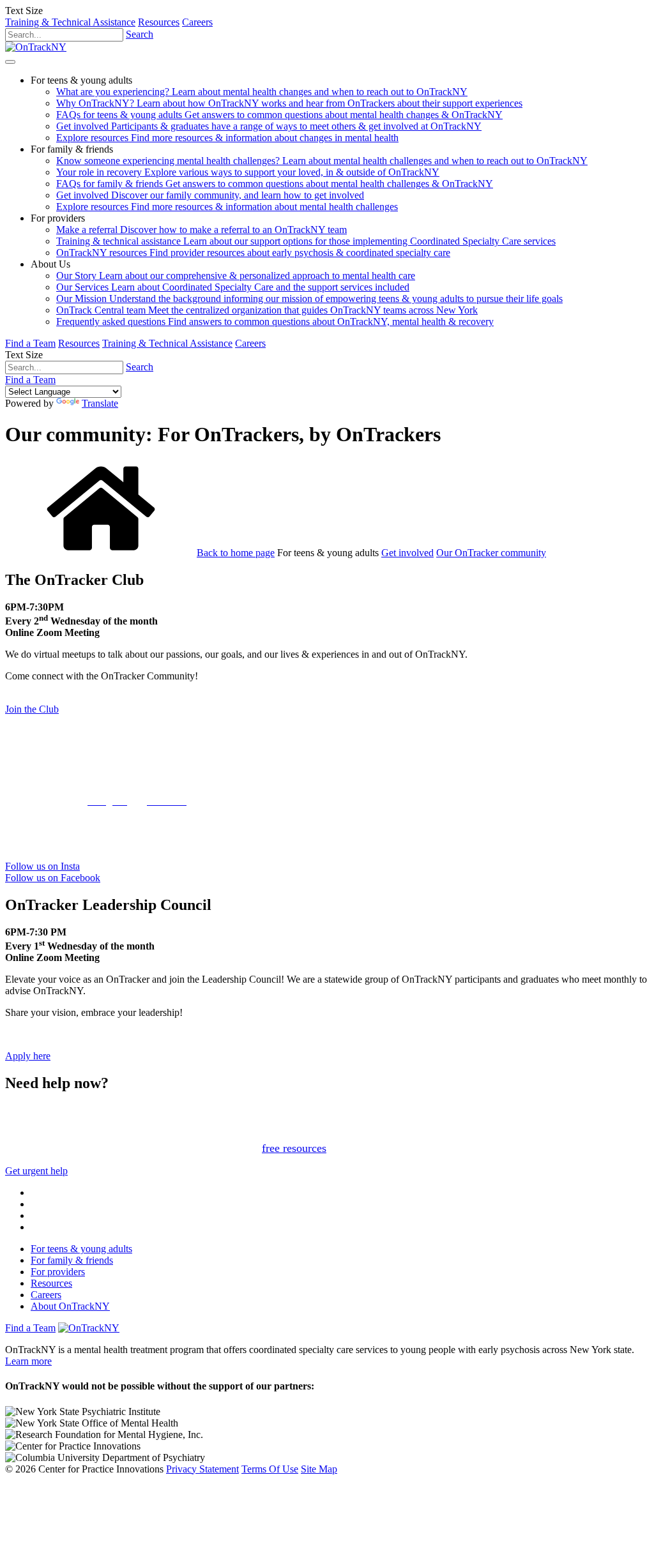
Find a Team (30, 343)
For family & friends (72, 1260)
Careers (197, 22)
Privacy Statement (202, 1469)
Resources (158, 22)
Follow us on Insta (42, 866)
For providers (58, 1271)
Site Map (319, 1469)
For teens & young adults (81, 1248)
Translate (100, 403)
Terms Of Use (269, 1469)
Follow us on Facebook (52, 877)
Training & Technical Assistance (70, 22)
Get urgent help (36, 1170)
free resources (294, 1148)
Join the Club (32, 709)
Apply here (27, 1055)
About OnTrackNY (70, 1306)
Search (139, 34)
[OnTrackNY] (35, 47)
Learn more (28, 1361)
